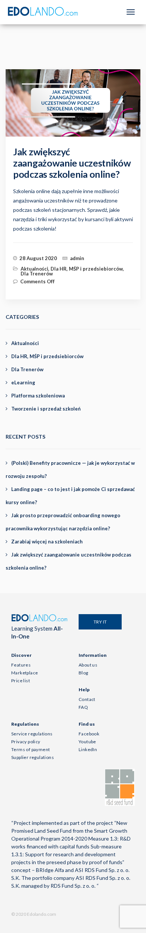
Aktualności (34, 269)
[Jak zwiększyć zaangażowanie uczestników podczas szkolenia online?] (79, 110)
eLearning (23, 382)
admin (77, 258)
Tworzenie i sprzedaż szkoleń (45, 409)
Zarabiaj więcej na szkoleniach (47, 542)
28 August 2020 (38, 258)
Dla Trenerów (37, 274)
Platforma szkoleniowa (38, 396)
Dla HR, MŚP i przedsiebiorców (87, 269)
